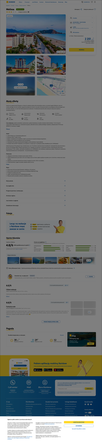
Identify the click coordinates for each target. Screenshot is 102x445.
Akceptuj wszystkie (79, 422)
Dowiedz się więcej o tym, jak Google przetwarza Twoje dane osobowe (19, 438)
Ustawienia (81, 426)
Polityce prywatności (49, 424)
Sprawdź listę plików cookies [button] (78, 428)
